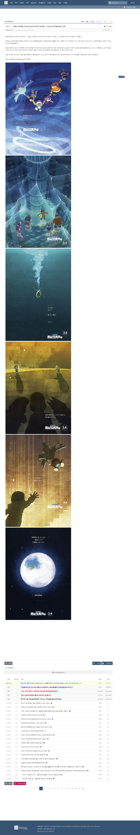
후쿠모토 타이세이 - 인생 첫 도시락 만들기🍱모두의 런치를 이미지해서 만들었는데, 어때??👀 (51, 767)
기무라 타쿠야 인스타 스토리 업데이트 (33, 755)
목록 (10, 663)
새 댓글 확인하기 (59, 672)
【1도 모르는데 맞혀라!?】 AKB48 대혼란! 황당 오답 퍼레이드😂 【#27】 (44, 711)
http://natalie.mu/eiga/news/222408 (17, 59)
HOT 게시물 (21, 783)
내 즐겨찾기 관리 (130, 7)
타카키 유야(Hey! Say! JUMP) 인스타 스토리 (35, 703)
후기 (105, 21)
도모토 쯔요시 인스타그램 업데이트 (32, 731)
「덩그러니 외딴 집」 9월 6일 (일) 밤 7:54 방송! (36, 778)
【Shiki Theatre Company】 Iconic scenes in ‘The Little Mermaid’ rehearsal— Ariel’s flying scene (53, 770)
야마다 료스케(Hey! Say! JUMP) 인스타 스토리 (36, 707)
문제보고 (97, 826)
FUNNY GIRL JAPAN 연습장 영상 (32, 743)
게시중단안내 (76, 826)
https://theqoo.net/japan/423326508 (24, 30)
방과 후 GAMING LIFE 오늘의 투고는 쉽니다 (35, 727)
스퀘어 (92, 21)
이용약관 (46, 826)
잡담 (87, 21)
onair (110, 21)
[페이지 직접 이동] (76, 788)
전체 (82, 21)
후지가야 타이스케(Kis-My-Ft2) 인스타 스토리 (36, 719)
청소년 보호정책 (66, 826)
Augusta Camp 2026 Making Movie (33, 763)
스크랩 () (109, 663)
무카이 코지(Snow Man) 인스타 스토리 (33, 739)
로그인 (133, 3)
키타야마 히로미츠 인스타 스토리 (31, 715)
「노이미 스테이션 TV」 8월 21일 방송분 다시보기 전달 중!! (40, 775)
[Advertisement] (127, 42)
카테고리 (8, 21)
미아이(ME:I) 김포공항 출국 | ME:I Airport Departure (38, 759)
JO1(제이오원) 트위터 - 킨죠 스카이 (32, 723)
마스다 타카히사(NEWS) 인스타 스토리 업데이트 (36, 735)
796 (80, 683)
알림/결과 (99, 21)
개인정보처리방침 (55, 826)
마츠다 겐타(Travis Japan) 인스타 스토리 (34, 751)
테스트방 (83, 826)
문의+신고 (90, 826)
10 (72, 788)
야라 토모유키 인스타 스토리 (30, 747)
